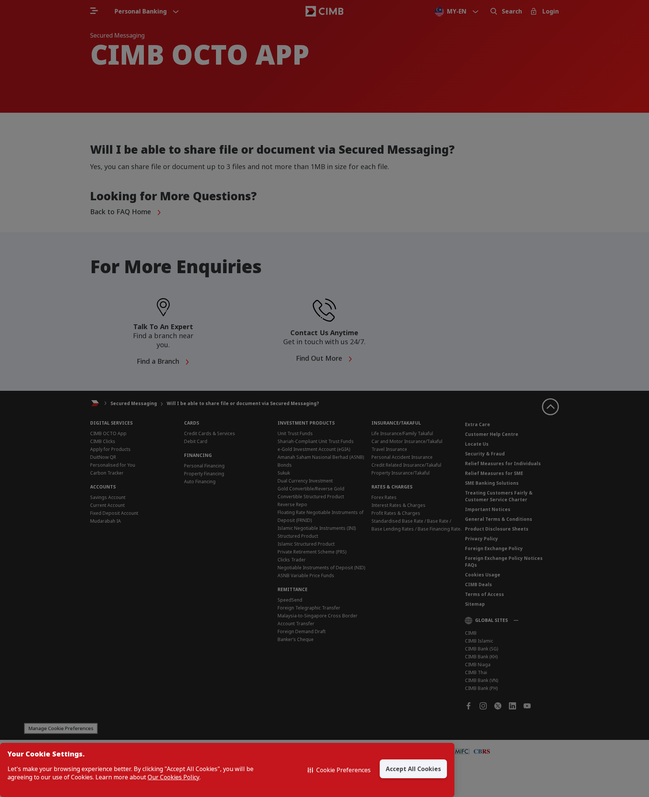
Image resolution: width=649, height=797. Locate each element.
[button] (339, 770)
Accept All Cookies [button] (413, 769)
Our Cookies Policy (173, 777)
